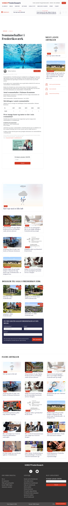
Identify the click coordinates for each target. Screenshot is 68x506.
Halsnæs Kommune (28, 489)
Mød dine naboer (42, 6)
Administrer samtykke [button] (7, 487)
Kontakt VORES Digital (7, 485)
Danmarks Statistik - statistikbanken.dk (14, 138)
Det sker (24, 6)
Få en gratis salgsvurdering (30, 491)
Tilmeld (63, 3)
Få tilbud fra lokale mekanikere (31, 493)
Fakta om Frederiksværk (29, 485)
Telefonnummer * (8, 326)
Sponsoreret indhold (28, 495)
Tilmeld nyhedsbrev (60, 503)
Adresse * (6, 332)
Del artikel (36, 71)
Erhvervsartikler (27, 487)
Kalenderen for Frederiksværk (31, 483)
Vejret (57, 6)
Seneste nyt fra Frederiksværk (31, 479)
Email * (25, 326)
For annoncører (5, 481)
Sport (51, 6)
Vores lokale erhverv (28, 481)
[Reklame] (23, 145)
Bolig (11, 6)
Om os (3, 479)
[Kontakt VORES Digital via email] (37, 471)
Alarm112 (4, 6)
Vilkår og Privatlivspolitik (8, 483)
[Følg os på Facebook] (30, 471)
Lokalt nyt (32, 6)
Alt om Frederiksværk (29, 497)
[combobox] (4, 334)
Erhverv (17, 6)
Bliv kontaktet (37, 339)
